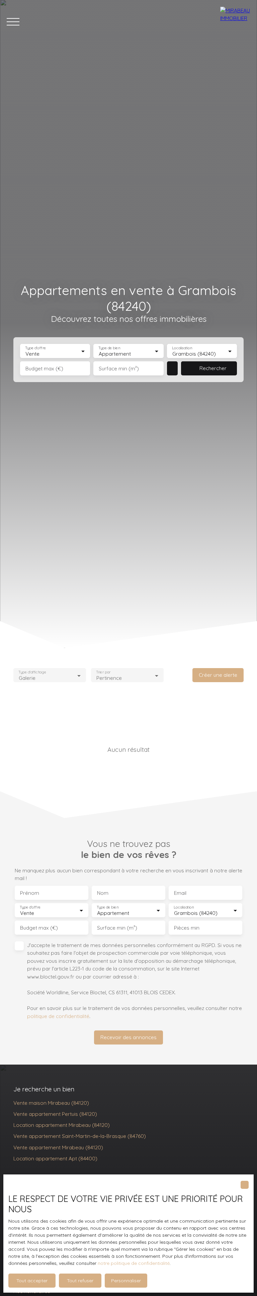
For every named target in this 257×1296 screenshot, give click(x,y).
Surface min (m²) (119, 368)
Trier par (103, 672)
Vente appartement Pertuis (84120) (55, 1113)
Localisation (182, 348)
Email (180, 893)
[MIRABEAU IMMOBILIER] (235, 22)
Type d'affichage (32, 672)
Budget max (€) (44, 368)
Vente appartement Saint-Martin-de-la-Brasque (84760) (79, 1136)
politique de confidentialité (58, 1016)
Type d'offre (35, 348)
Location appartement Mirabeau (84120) (61, 1125)
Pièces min (186, 928)
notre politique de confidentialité (134, 1263)
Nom (102, 893)
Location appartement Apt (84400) (55, 1158)
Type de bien (109, 348)
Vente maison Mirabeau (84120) (51, 1102)
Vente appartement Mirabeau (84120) (58, 1147)
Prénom (29, 893)
